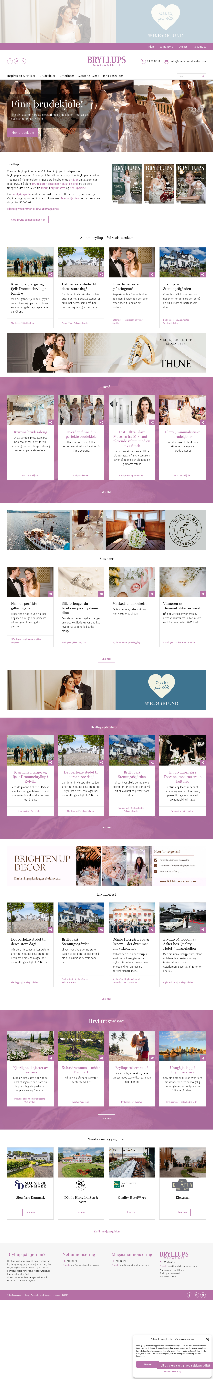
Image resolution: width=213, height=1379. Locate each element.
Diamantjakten (70, 198)
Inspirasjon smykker (133, 320)
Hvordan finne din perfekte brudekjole (81, 434)
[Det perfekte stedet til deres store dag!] (81, 262)
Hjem (151, 46)
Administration (37, 1295)
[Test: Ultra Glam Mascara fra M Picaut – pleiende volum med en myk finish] (132, 410)
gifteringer (54, 183)
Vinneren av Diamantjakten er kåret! (182, 605)
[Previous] (2, 115)
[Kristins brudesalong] (30, 410)
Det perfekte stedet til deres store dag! (79, 286)
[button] (207, 1339)
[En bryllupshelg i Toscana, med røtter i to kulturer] (182, 750)
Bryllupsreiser (127, 1102)
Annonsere (166, 46)
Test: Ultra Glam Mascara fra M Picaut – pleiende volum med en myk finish (132, 439)
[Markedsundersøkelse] (132, 582)
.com (146, 1265)
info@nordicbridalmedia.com (188, 61)
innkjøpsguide (22, 194)
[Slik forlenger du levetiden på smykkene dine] (81, 582)
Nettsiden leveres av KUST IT (56, 1295)
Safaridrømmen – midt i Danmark (81, 1069)
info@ (123, 1265)
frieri (44, 188)
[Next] (210, 115)
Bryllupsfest (168, 320)
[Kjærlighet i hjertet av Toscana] (30, 1046)
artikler (73, 179)
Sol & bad (185, 1102)
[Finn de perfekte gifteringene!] (132, 262)
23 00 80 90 (154, 61)
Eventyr (75, 1102)
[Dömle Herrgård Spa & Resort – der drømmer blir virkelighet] (132, 918)
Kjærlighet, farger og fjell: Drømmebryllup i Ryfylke (28, 288)
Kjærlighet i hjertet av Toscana (30, 1069)
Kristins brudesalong (30, 432)
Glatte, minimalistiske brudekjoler (182, 434)
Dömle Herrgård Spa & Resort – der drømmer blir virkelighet (130, 944)
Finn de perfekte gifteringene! (125, 286)
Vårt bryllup (28, 323)
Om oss (183, 46)
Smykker (116, 323)
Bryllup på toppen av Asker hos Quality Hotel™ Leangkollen (179, 944)
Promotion (117, 983)
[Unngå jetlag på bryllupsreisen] (182, 1046)
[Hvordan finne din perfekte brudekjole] (81, 410)
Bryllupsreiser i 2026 (132, 1067)
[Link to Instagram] (16, 61)
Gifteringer (117, 320)
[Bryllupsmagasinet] (106, 61)
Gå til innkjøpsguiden (106, 1231)
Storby (194, 1102)
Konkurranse (180, 643)
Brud (24, 476)
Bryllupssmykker (69, 643)
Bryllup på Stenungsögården (177, 286)
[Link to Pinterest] (23, 61)
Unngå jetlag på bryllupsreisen (182, 1069)
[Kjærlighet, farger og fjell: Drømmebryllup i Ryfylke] (30, 262)
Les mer (30, 1212)
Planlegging (16, 323)
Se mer (17, 133)
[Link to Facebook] (10, 61)
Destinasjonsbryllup (23, 1099)
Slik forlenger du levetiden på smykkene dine (80, 608)
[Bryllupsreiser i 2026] (132, 1046)
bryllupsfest (58, 188)
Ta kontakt (199, 46)
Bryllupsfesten (182, 320)
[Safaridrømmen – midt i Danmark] (81, 1046)
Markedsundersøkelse (129, 603)
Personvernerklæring (172, 1371)
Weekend (84, 1102)
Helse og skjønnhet (134, 476)
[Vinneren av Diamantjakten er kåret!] (183, 582)
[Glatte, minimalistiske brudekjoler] (182, 410)
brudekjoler (39, 183)
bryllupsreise (78, 188)
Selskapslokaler (81, 323)
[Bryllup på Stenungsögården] (183, 262)
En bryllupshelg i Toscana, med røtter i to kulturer (183, 777)
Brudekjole (33, 476)
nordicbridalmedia (135, 1265)
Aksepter (148, 1364)
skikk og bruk (70, 183)
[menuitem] (151, 46)
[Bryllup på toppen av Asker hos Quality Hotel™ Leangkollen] (183, 918)
